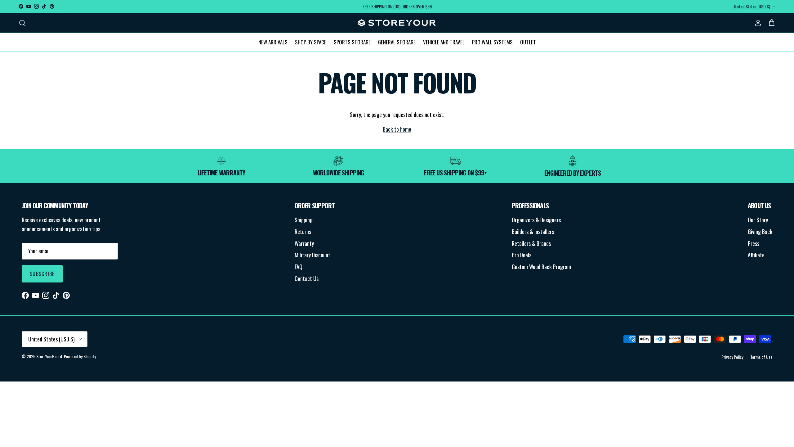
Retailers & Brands (531, 243)
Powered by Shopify (80, 356)
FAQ (298, 267)
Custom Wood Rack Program (541, 267)
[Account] (757, 23)
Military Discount (312, 255)
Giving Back (760, 232)
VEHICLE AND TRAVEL (444, 42)
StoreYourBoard (49, 356)
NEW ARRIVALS (273, 42)
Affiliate (756, 255)
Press (753, 243)
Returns (303, 232)
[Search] (22, 23)
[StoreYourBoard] (397, 23)
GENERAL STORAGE (397, 42)
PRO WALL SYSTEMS (492, 42)
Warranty (304, 243)
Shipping (304, 220)
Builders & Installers (533, 232)
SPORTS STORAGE (352, 42)
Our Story (758, 220)
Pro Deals (521, 255)
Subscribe (42, 274)
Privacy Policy (732, 357)
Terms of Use (761, 357)
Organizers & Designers (536, 220)
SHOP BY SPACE (310, 42)
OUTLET (528, 42)
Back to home (397, 129)
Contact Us (307, 278)
